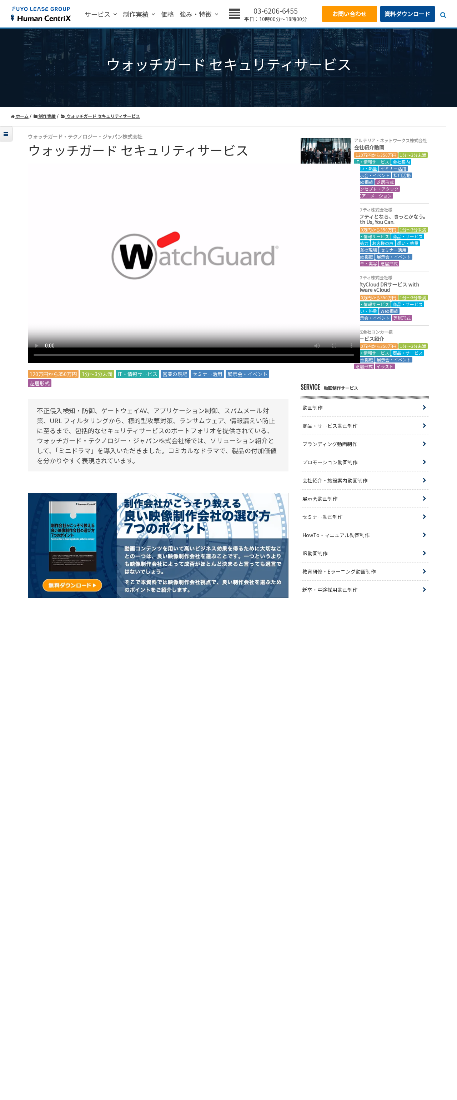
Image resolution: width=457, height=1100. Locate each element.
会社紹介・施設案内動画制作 (334, 480)
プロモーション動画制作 (329, 462)
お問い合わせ (349, 13)
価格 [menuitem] (167, 14)
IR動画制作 (314, 553)
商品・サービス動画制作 (329, 425)
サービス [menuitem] (97, 14)
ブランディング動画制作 (329, 444)
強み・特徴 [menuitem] (196, 14)
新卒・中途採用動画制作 (329, 589)
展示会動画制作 (319, 498)
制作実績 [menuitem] (136, 14)
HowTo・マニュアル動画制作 (336, 535)
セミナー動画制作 (322, 516)
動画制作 (312, 407)
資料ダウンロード (407, 13)
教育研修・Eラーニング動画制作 (339, 571)
